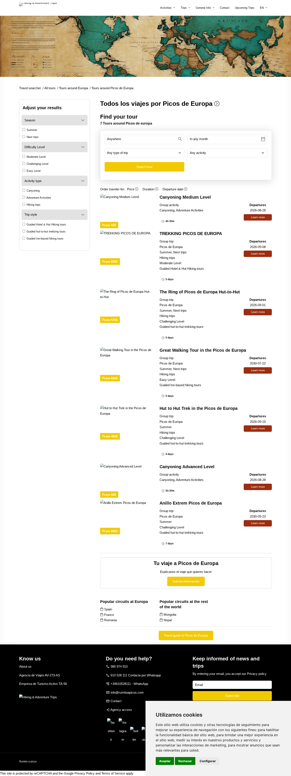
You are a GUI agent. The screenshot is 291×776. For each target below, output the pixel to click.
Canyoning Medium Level (185, 197)
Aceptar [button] (165, 761)
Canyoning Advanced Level (187, 466)
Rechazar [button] (185, 761)
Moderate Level (36, 156)
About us (25, 666)
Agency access (121, 709)
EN (262, 7)
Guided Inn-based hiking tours (44, 238)
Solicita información (185, 581)
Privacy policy (257, 674)
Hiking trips (33, 204)
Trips (184, 7)
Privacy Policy (85, 773)
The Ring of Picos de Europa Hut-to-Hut (200, 292)
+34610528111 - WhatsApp (129, 684)
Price (131, 189)
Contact (224, 7)
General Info (203, 7)
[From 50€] (126, 197)
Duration (149, 189)
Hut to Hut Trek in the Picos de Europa (199, 408)
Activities (166, 7)
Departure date (173, 189)
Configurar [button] (208, 761)
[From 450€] (126, 410)
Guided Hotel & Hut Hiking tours (46, 224)
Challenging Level (37, 163)
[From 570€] (126, 294)
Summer (31, 130)
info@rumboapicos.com (127, 692)
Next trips (32, 137)
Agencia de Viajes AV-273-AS (39, 675)
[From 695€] (126, 233)
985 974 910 (119, 666)
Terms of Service (113, 773)
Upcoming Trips (244, 7)
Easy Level (33, 170)
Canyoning (33, 190)
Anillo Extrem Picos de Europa (191, 503)
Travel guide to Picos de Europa (186, 635)
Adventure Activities (38, 197)
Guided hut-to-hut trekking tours (46, 231)
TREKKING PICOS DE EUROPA (191, 233)
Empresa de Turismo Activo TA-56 (43, 684)
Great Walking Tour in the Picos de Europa (203, 350)
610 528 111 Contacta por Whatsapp (136, 675)
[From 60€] (126, 466)
